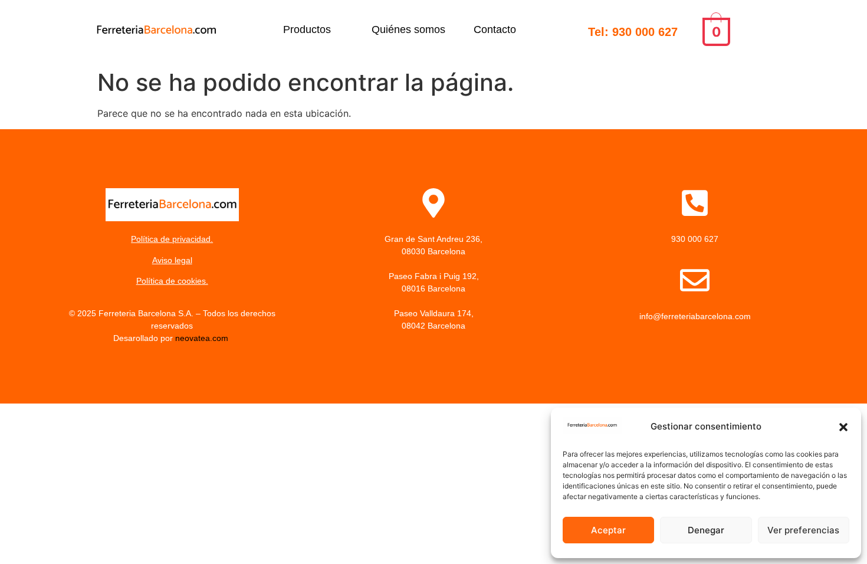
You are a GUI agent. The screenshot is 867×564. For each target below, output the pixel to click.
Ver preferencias (803, 530)
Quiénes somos (408, 29)
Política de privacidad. (172, 239)
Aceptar (608, 530)
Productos (307, 29)
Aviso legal (172, 260)
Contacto (495, 29)
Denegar (706, 530)
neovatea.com (203, 338)
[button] (843, 427)
